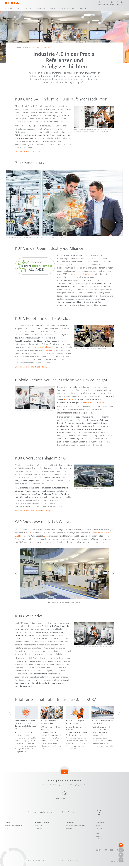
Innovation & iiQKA (66, 8)
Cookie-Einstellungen (74, 861)
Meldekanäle (99, 839)
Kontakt (7, 828)
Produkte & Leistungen (12, 8)
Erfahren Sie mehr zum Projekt (28, 152)
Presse (97, 833)
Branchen (28, 8)
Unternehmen (82, 8)
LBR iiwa (46, 536)
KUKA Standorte (100, 831)
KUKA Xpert (69, 828)
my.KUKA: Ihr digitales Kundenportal (75, 826)
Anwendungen (41, 8)
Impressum (51, 861)
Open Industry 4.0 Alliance (40, 347)
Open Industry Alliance (79, 274)
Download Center (70, 831)
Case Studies (38, 828)
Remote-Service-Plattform (93, 403)
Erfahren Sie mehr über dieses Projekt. (31, 367)
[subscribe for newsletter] (99, 812)
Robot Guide (38, 826)
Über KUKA (99, 828)
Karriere (98, 826)
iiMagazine (99, 836)
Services (52, 8)
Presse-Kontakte (9, 831)
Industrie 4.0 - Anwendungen (41, 47)
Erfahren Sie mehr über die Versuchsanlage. (33, 511)
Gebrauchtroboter (40, 831)
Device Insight (47, 350)
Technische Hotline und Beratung (13, 826)
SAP (30, 533)
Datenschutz (61, 861)
